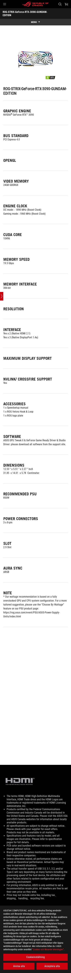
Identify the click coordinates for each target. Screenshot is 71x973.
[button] (5, 4)
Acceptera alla (52, 966)
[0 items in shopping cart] (66, 4)
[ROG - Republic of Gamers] (35, 4)
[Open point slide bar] (1, 296)
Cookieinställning (35, 957)
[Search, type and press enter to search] (60, 4)
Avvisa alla (19, 966)
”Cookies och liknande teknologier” (48, 949)
